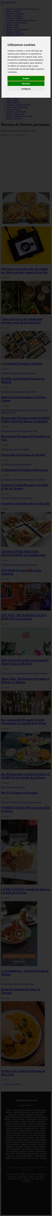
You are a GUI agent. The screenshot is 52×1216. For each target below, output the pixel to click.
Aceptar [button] (26, 78)
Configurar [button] (26, 89)
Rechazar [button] (26, 84)
